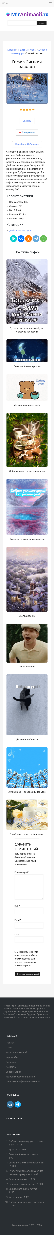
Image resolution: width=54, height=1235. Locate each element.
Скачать (27, 120)
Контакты (11, 1067)
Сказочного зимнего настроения (26, 1162)
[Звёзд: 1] (20, 109)
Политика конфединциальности (23, 1081)
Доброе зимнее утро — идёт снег (26, 1202)
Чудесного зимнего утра (22, 1184)
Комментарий (22, 872)
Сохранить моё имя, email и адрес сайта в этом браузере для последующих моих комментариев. (26, 958)
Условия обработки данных (20, 1076)
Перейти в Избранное (27, 144)
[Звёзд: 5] (33, 109)
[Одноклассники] (28, 238)
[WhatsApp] (43, 238)
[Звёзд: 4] (30, 109)
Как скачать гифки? (16, 1052)
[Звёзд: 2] (23, 109)
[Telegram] (36, 238)
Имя (17, 905)
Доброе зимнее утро (20, 230)
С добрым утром (27, 49)
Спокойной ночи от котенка (23, 1154)
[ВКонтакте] (21, 238)
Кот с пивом (15, 1197)
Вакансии (11, 1062)
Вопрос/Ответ (13, 1071)
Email (18, 920)
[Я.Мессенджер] (13, 238)
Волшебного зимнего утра (23, 1189)
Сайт (17, 934)
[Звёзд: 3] (27, 109)
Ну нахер (13, 1149)
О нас (9, 1047)
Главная (11, 49)
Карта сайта (12, 1057)
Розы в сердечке (18, 1179)
